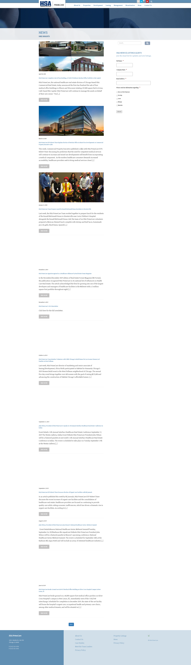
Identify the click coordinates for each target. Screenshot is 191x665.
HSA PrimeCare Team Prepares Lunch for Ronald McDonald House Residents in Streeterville (65, 209)
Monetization (130, 5)
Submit (119, 111)
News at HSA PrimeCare (124, 92)
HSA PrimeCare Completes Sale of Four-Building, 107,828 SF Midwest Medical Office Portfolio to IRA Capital (70, 78)
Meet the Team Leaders (83, 647)
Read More (44, 100)
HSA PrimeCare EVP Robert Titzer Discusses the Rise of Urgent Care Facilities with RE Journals (65, 492)
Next (71, 624)
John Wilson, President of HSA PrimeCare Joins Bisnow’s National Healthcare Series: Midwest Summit (68, 525)
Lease (119, 98)
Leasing (108, 5)
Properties (87, 5)
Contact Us (148, 5)
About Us (77, 5)
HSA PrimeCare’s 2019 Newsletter (48, 306)
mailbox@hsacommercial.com (17, 653)
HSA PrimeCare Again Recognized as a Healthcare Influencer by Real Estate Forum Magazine (65, 273)
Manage (120, 102)
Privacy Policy (80, 650)
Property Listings (120, 636)
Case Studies (79, 643)
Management (118, 5)
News (139, 5)
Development (98, 5)
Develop (120, 95)
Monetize (120, 105)
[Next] (71, 622)
